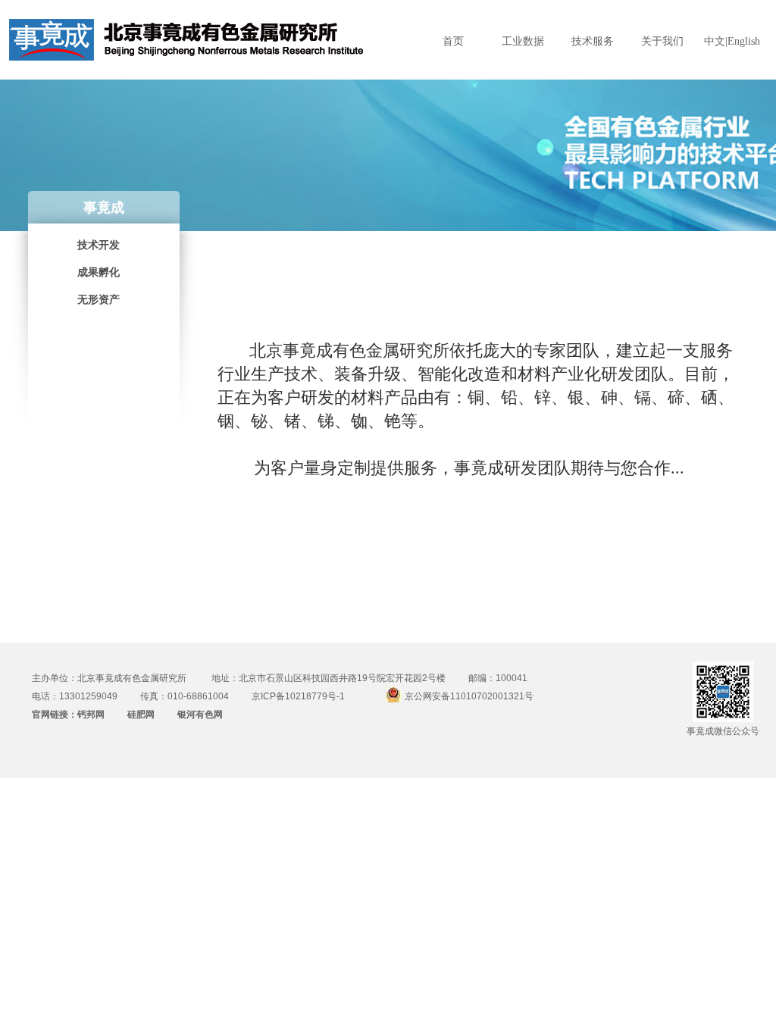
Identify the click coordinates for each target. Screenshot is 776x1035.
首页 (453, 41)
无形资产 (98, 299)
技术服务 (592, 41)
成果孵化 (98, 272)
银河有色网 (200, 714)
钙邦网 (91, 714)
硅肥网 (141, 714)
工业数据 (523, 41)
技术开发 (98, 245)
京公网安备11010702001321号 (469, 696)
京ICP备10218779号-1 (298, 696)
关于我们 (662, 41)
